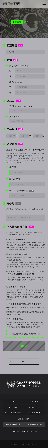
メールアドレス (16, 117)
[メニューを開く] (44, 4)
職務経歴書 (15, 179)
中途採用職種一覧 (13, 424)
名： (11, 76)
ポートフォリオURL (21, 191)
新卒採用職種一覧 (35, 424)
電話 (20, 106)
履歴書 (12, 167)
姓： (11, 70)
